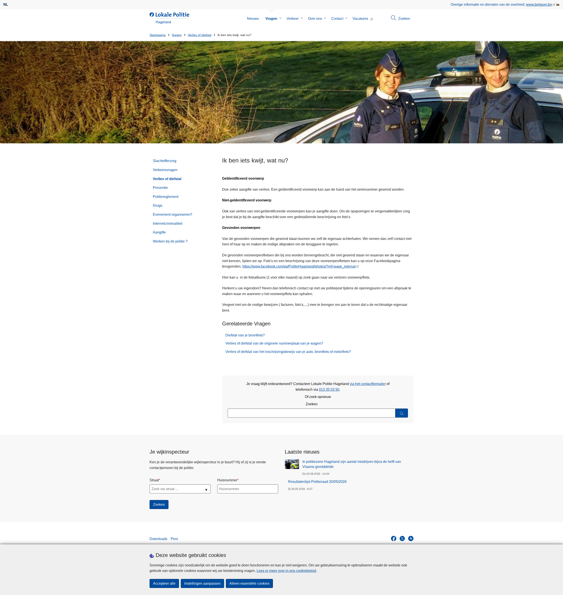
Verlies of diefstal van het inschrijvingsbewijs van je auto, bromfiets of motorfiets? (288, 352)
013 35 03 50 (329, 389)
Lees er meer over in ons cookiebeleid (286, 571)
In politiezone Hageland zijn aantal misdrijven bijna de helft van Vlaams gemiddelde (351, 464)
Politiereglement (165, 197)
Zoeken (312, 404)
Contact (337, 18)
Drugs (157, 205)
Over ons (315, 18)
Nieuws (253, 18)
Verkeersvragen (165, 170)
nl (5, 4)
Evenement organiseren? (172, 214)
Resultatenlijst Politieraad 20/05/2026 (317, 482)
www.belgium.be (539, 4)
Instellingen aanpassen (202, 583)
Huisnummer (227, 480)
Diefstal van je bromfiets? (245, 335)
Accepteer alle (164, 583)
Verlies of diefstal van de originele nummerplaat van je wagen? (274, 343)
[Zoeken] (401, 413)
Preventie (160, 188)
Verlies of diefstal (199, 35)
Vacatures (360, 18)
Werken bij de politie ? (170, 241)
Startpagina (158, 35)
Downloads (158, 539)
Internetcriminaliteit (167, 223)
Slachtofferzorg (164, 161)
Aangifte (159, 232)
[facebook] (393, 538)
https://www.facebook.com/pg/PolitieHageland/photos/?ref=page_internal (299, 266)
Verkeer (293, 18)
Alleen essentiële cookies (249, 583)
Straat (154, 480)
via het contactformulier (368, 384)
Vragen (271, 18)
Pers (174, 539)
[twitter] (402, 538)
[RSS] (410, 538)
